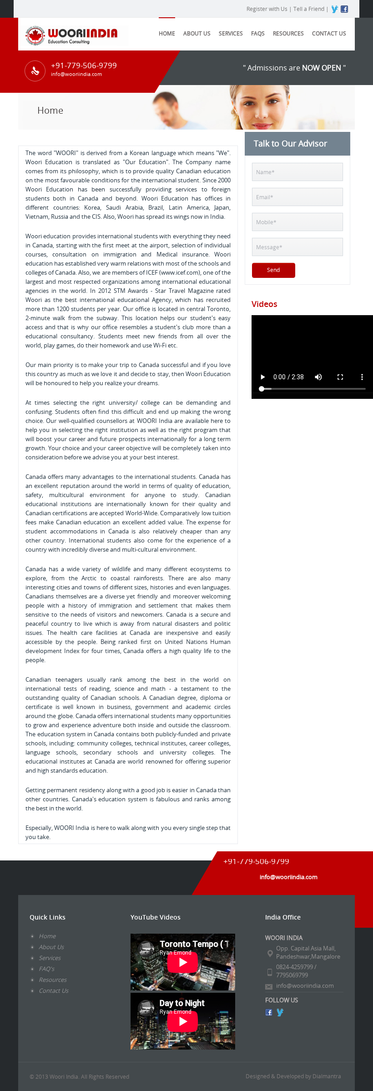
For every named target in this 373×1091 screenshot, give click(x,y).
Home (167, 33)
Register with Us (267, 8)
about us (197, 33)
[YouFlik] (279, 1012)
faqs (258, 33)
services (231, 33)
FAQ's (46, 969)
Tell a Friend (308, 8)
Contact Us (329, 33)
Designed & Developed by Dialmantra (293, 1076)
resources (288, 33)
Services (49, 958)
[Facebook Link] (268, 1012)
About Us (51, 947)
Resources (52, 979)
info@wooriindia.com (305, 985)
